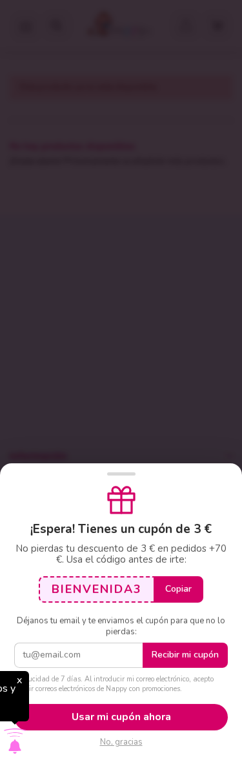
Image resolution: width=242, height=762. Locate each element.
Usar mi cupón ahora (121, 717)
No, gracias (121, 742)
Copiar (178, 589)
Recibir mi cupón (185, 654)
